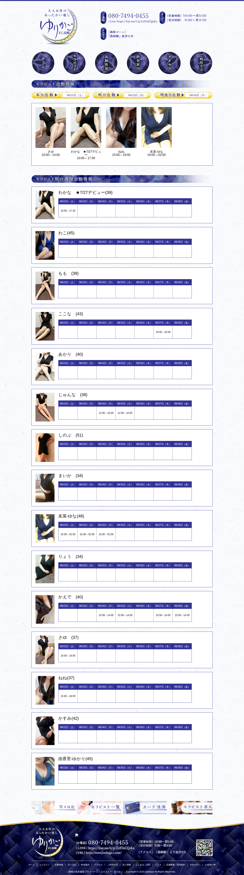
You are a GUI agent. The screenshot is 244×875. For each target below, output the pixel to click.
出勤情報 (59, 865)
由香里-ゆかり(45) (75, 758)
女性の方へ (195, 865)
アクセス (98, 865)
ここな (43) (70, 313)
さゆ (52, 151)
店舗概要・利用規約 (175, 865)
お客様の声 (210, 865)
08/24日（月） (198, 95)
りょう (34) (70, 556)
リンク (158, 865)
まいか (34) (70, 475)
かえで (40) (70, 597)
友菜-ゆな (156, 151)
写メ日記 (72, 865)
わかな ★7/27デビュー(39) (85, 192)
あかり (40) (70, 354)
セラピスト (44, 865)
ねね (121, 151)
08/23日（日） (137, 95)
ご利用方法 (112, 865)
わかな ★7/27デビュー (86, 153)
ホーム (31, 865)
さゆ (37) (68, 637)
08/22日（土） (75, 95)
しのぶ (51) (70, 435)
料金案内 (85, 865)
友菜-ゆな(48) (71, 516)
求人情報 (127, 865)
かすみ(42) (68, 718)
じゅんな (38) (72, 394)
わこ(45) (66, 232)
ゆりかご (118, 871)
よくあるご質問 (143, 865)
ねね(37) (66, 677)
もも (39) (68, 273)
